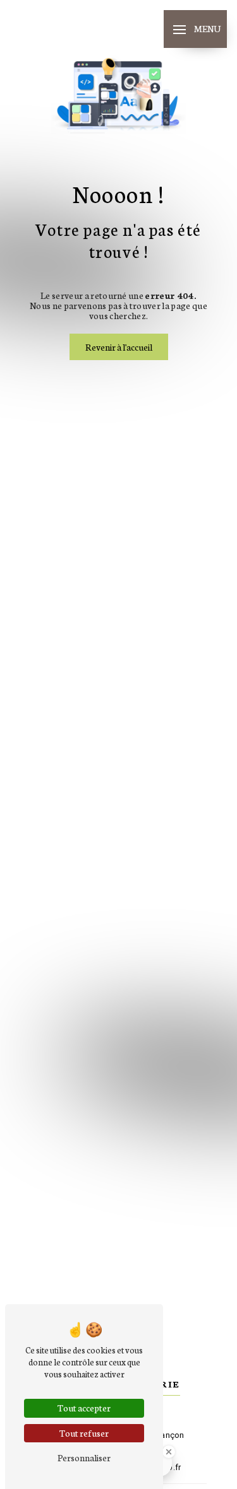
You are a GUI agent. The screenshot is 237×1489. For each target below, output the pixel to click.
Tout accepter (84, 1407)
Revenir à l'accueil (118, 347)
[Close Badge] (168, 1451)
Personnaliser (84, 1457)
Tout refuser (84, 1433)
